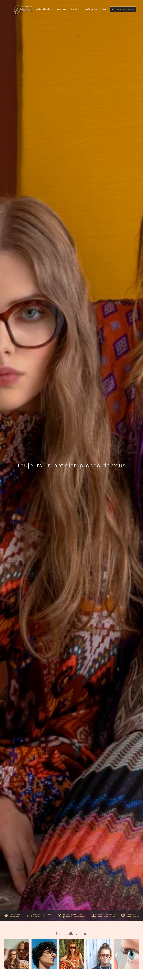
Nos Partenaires (91, 9)
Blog (104, 9)
